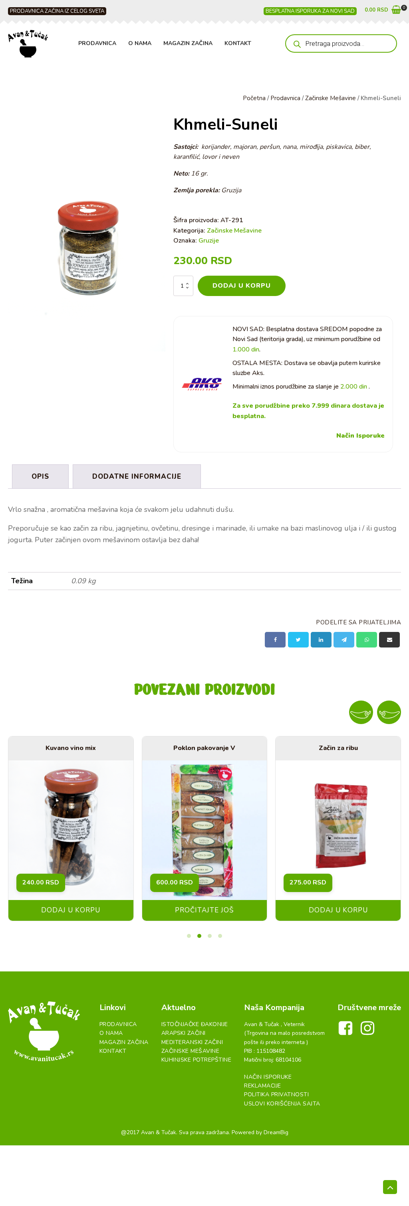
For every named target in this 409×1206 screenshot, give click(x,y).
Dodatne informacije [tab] (136, 476)
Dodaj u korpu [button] (70, 910)
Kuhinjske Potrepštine (196, 1060)
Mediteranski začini (192, 1042)
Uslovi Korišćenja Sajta (282, 1103)
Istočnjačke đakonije (194, 1024)
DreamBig (276, 1132)
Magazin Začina (187, 43)
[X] (298, 639)
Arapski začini (183, 1033)
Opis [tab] (40, 476)
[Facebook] (275, 639)
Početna (254, 98)
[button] (383, 11)
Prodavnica (97, 43)
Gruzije (209, 240)
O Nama (139, 43)
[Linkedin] (321, 639)
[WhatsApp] (366, 639)
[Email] (389, 639)
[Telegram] (344, 639)
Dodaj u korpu (241, 285)
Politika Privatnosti (276, 1094)
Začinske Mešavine (330, 98)
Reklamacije (262, 1086)
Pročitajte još (204, 910)
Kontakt (237, 43)
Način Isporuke (360, 435)
